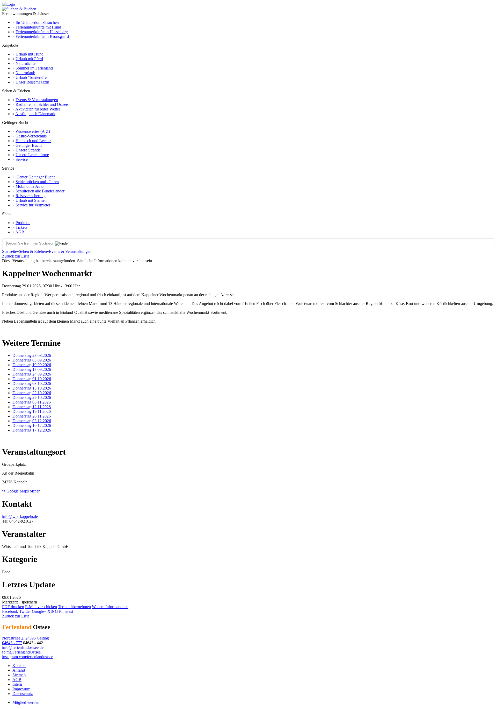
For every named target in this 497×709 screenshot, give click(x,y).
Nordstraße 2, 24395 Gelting (25, 638)
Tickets (21, 227)
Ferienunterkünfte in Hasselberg (42, 32)
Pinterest (66, 611)
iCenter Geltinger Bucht (35, 177)
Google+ (39, 611)
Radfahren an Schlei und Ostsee (42, 104)
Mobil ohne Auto (29, 186)
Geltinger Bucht (29, 145)
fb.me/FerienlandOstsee (21, 652)
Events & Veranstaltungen (37, 100)
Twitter (25, 611)
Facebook (10, 611)
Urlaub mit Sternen (31, 200)
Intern (17, 684)
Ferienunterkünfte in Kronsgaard (42, 36)
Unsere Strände (28, 150)
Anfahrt (18, 670)
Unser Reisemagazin (32, 82)
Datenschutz (22, 693)
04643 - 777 (12, 643)
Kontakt (19, 665)
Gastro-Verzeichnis (31, 136)
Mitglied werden (25, 702)
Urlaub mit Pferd (29, 59)
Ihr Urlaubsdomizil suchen (37, 22)
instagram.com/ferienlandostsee (27, 657)
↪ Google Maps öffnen (21, 491)
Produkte (23, 222)
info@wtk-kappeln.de (20, 516)
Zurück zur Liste (15, 256)
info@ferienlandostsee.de (22, 647)
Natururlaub (25, 73)
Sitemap (19, 675)
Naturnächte (25, 63)
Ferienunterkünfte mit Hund (38, 27)
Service (22, 159)
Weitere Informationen (110, 606)
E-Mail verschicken (41, 606)
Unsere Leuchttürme (32, 154)
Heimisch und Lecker (33, 140)
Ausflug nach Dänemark (35, 114)
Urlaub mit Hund (29, 54)
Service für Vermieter (33, 205)
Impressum (21, 689)
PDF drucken (13, 606)
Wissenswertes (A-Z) (33, 131)
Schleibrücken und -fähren (37, 181)
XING (52, 611)
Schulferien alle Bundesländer (40, 191)
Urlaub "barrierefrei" (32, 77)
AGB (19, 232)
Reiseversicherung (31, 195)
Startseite (9, 251)
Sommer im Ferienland (34, 68)
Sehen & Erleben (33, 251)
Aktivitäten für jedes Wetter (37, 109)
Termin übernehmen (74, 606)
